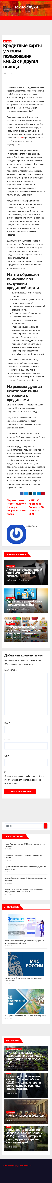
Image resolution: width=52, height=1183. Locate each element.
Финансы (7, 41)
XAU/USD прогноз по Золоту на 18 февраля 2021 (36, 507)
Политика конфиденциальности (17, 1166)
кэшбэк (20, 138)
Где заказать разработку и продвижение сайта (24, 603)
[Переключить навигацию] (28, 18)
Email (7, 739)
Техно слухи (26, 7)
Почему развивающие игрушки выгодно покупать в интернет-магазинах (25, 630)
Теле (8, 1073)
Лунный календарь (14, 1049)
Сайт (6, 756)
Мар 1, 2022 (12, 1066)
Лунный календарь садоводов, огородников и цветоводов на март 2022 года (25, 1057)
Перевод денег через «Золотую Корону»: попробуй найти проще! (16, 507)
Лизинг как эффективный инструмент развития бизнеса (24, 573)
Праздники (11, 1112)
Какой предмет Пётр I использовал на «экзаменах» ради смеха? (25, 1016)
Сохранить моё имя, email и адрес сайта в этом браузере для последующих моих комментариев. (24, 780)
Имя (7, 723)
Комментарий (10, 670)
